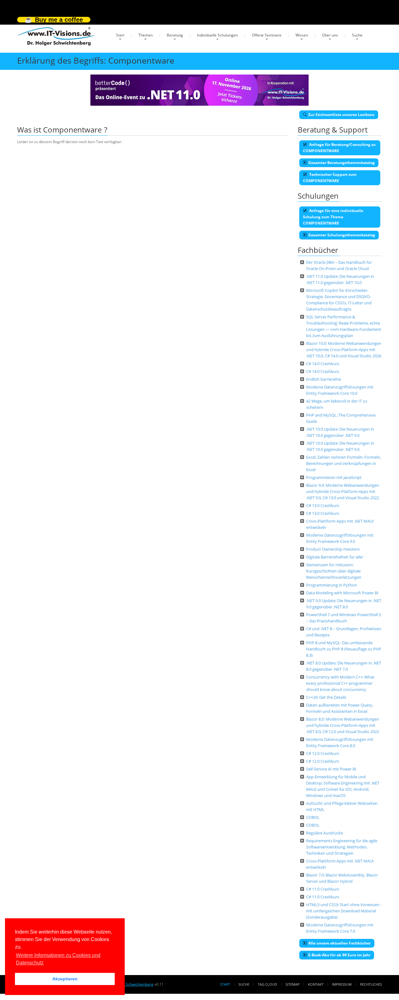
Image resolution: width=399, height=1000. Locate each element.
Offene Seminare (266, 35)
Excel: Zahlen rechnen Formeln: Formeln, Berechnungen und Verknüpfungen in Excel (343, 463)
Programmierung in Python (331, 585)
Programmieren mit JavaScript (334, 477)
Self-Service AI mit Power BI (331, 769)
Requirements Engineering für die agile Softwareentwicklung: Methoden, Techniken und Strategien (341, 847)
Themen (145, 35)
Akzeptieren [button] (65, 978)
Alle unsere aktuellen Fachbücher (339, 943)
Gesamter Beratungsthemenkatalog (341, 162)
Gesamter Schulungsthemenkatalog (341, 235)
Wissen (302, 35)
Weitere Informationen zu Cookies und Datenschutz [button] (58, 959)
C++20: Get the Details (326, 697)
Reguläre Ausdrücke (324, 833)
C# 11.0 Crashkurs (322, 889)
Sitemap (293, 984)
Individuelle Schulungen (217, 35)
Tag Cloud (267, 984)
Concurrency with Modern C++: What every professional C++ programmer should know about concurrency (340, 683)
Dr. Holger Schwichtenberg (130, 984)
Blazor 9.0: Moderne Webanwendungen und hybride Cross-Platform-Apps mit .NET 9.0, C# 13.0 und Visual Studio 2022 (342, 491)
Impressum (342, 984)
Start (120, 35)
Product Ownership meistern (333, 549)
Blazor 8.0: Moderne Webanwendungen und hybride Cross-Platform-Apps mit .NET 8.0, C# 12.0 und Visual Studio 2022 (342, 725)
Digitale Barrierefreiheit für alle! (334, 557)
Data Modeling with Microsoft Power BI (342, 593)
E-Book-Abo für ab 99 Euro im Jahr (339, 955)
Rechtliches (371, 984)
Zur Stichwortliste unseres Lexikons (341, 114)
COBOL (313, 817)
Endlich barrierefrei (323, 379)
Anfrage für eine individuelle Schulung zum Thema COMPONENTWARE (333, 217)
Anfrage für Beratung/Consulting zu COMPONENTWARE (339, 147)
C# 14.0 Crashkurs (322, 363)
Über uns (330, 35)
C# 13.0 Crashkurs (322, 505)
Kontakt (316, 984)
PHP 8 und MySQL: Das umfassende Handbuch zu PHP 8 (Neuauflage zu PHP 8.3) (343, 649)
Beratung (175, 35)
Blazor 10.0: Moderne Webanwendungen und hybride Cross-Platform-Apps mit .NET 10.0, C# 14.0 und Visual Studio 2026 (343, 350)
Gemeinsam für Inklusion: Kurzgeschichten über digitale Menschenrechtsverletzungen (333, 571)
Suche (357, 35)
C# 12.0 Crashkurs (322, 753)
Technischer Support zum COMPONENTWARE (330, 177)
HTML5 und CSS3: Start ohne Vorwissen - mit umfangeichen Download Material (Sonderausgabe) (344, 911)
